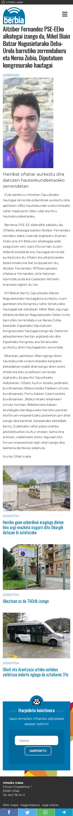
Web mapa (10, 805)
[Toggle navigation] (64, 15)
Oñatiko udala (14, 2)
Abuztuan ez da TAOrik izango (26, 601)
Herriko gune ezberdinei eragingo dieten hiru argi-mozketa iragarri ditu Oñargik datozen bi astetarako (33, 527)
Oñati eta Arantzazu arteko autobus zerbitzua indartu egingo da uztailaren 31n (35, 672)
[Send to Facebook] (9, 812)
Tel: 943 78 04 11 (14, 795)
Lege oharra (50, 805)
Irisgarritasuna (29, 805)
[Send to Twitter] (27, 812)
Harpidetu (38, 751)
